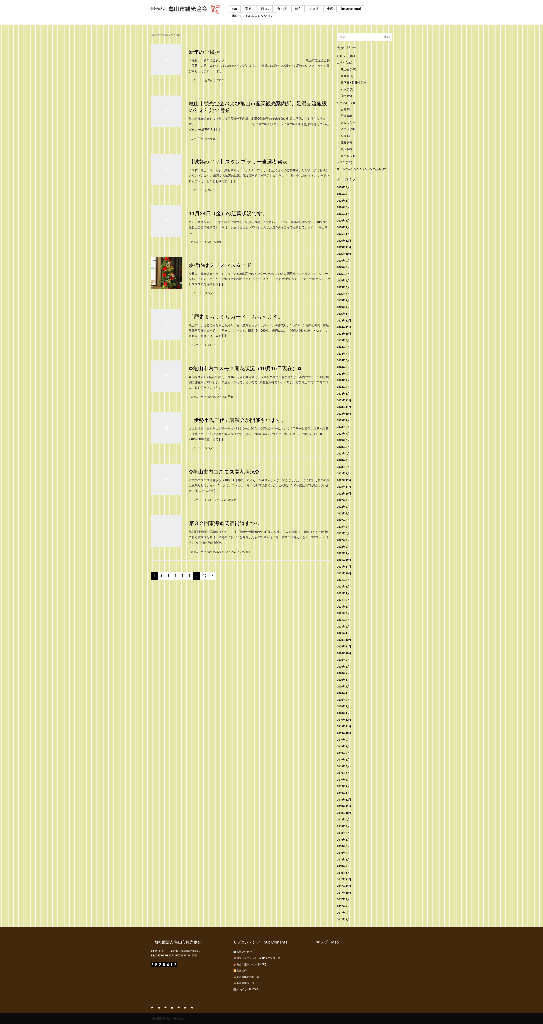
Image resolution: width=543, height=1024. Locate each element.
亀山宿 (345, 69)
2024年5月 (343, 367)
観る (248, 9)
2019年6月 (343, 759)
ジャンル (221, 396)
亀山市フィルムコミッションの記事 (359, 169)
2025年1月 (343, 313)
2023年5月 (343, 447)
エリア (220, 551)
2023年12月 (344, 400)
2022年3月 (343, 540)
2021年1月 (343, 633)
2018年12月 (344, 799)
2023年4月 (343, 453)
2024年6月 (343, 360)
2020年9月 (343, 659)
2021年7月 (343, 593)
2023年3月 (343, 460)
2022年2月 (343, 546)
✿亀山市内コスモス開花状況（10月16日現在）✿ (245, 368)
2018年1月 (343, 872)
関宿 (343, 95)
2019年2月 (343, 786)
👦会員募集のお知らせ (246, 977)
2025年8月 (343, 267)
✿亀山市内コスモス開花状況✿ (224, 472)
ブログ (220, 80)
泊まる (314, 9)
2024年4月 (343, 373)
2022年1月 (343, 553)
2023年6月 (343, 440)
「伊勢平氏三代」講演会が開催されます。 (238, 420)
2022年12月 (344, 480)
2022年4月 (343, 533)
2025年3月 (343, 300)
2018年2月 (343, 866)
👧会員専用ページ (243, 983)
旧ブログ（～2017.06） (247, 989)
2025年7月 (343, 274)
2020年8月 (343, 666)
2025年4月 (343, 293)
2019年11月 (344, 726)
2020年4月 (343, 693)
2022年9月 (343, 500)
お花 (343, 109)
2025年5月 (343, 287)
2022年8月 (343, 506)
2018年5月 (343, 846)
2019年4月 (343, 773)
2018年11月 (344, 806)
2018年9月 (343, 819)
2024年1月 (343, 393)
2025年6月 (343, 280)
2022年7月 (343, 513)
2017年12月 (344, 879)
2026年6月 (343, 200)
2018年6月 (343, 839)
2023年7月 (343, 433)
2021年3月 (343, 620)
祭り (343, 135)
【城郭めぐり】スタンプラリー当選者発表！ (240, 162)
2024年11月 (344, 327)
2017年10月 (344, 892)
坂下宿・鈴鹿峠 (350, 82)
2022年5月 (343, 526)
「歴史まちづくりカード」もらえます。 (236, 317)
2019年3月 (343, 779)
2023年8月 (343, 426)
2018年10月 (344, 813)
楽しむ (264, 9)
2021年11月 (344, 566)
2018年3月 (343, 859)
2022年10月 (344, 493)
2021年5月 (343, 606)
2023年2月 (343, 466)
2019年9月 (343, 739)
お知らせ (210, 80)
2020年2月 (343, 706)
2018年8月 (343, 826)
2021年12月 (344, 560)
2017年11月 (344, 886)
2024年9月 (343, 340)
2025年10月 (344, 253)
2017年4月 (343, 912)
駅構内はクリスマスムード (220, 265)
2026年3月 (343, 220)
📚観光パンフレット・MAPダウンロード (256, 958)
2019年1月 (343, 793)
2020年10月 (344, 653)
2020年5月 (343, 686)
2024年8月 (343, 347)
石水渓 (345, 89)
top (234, 9)
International (351, 9)
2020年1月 (343, 713)
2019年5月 (343, 766)
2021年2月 (343, 626)
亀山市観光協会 (159, 35)
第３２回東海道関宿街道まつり (225, 523)
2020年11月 (344, 646)
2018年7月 (343, 832)
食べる (282, 9)
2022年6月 (343, 520)
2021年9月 (343, 580)
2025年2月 (343, 307)
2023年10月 (344, 413)
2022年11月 (344, 486)
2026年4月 (343, 214)
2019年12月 (344, 719)
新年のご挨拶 (204, 52)
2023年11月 (344, 407)
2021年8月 (343, 586)
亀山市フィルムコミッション (252, 16)
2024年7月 (343, 353)
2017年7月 (343, 906)
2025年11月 (344, 247)
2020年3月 (343, 699)
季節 (330, 9)
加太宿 (345, 76)
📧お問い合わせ (242, 951)
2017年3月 (343, 919)
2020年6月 (343, 679)
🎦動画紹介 (240, 970)
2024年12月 (344, 320)
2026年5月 (343, 207)
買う (298, 9)
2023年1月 (343, 473)
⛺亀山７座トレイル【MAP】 (250, 964)
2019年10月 (344, 733)
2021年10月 (344, 573)
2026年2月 (343, 227)
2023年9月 (343, 420)
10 (204, 575)
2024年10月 (344, 333)
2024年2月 (343, 387)
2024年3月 (343, 380)
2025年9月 (343, 260)
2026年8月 (343, 187)
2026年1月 (343, 234)
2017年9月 (343, 899)
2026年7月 (343, 194)
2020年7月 (343, 673)
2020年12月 (344, 640)
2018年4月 (343, 852)
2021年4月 (343, 613)
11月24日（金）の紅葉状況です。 (228, 213)
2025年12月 (344, 240)
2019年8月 (343, 746)
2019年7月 (343, 753)
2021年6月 (343, 599)
